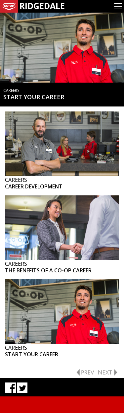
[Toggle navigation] (118, 6)
